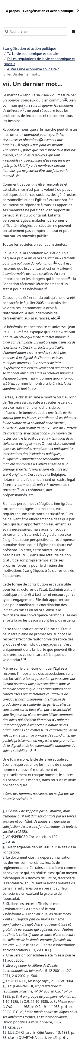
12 (30, 798)
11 (33, 750)
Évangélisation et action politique (29, 48)
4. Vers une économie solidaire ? (33, 69)
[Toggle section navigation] (73, 31)
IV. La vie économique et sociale (32, 53)
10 (23, 659)
